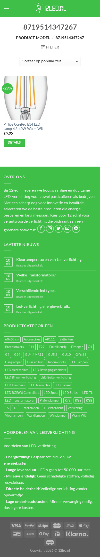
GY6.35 (80, 354)
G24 (17, 354)
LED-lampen (79, 362)
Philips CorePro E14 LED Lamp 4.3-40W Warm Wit (23, 127)
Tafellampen (30, 408)
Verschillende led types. (36, 291)
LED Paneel (63, 385)
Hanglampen (13, 362)
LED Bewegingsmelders (49, 370)
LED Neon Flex (39, 385)
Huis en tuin (35, 362)
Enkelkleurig (58, 347)
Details (14, 142)
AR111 (50, 339)
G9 (7, 354)
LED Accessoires (16, 370)
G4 (90, 347)
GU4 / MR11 (34, 354)
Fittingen (77, 347)
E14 (31, 347)
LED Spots (51, 392)
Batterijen (66, 339)
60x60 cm (12, 339)
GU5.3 (53, 354)
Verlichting (75, 408)
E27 (42, 347)
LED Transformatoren (20, 400)
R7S (67, 400)
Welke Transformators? (36, 275)
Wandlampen (36, 415)
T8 (15, 408)
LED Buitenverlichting (56, 377)
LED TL (87, 392)
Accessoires (32, 339)
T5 (7, 408)
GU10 (66, 354)
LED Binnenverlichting (20, 377)
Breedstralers (14, 347)
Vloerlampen (14, 415)
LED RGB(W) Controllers (22, 392)
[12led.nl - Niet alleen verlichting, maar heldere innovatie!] (50, 8)
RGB (78, 400)
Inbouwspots (57, 362)
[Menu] (6, 8)
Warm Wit (79, 415)
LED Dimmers (15, 385)
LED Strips (70, 392)
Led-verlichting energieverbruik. (43, 306)
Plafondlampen (50, 400)
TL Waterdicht (53, 408)
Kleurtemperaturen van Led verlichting (49, 260)
